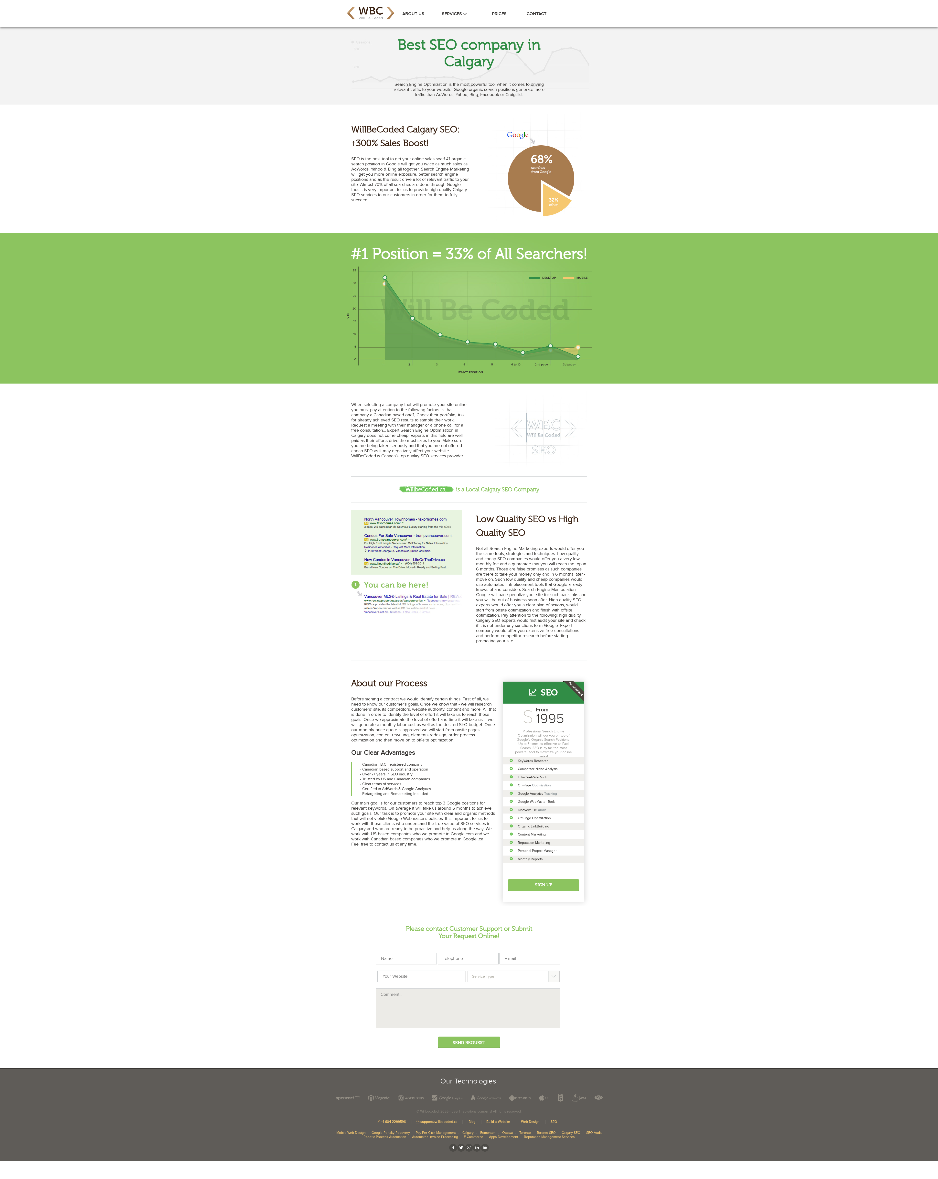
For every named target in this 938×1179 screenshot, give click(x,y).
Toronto (525, 1133)
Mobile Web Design (351, 1133)
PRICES (499, 13)
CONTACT (536, 13)
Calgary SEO (571, 1133)
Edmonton (488, 1133)
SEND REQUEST (469, 1042)
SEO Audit (594, 1133)
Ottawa (507, 1133)
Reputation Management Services (549, 1137)
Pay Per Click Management (436, 1133)
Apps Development (503, 1137)
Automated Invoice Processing (435, 1137)
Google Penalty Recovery (391, 1133)
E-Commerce (473, 1137)
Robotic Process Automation (384, 1137)
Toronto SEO (546, 1133)
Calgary (468, 1133)
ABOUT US (413, 13)
